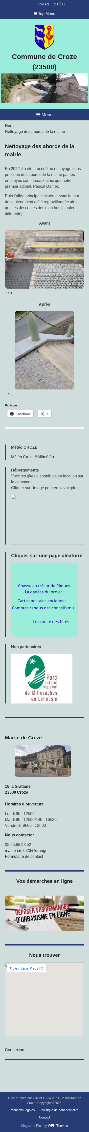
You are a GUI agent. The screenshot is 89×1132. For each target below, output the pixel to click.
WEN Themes (58, 1126)
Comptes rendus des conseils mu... (44, 611)
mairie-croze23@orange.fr (28, 850)
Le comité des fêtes (54, 628)
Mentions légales (23, 1110)
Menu (47, 114)
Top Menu (46, 14)
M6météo (46, 457)
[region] (47, 678)
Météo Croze (22, 457)
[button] (47, 520)
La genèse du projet (38, 600)
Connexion (14, 1050)
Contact (44, 1117)
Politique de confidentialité (59, 1110)
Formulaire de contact (24, 856)
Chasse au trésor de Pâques (44, 589)
